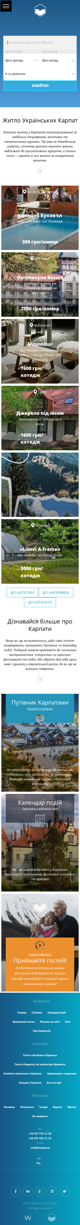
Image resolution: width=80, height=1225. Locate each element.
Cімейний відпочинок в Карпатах (22, 1073)
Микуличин (27, 1107)
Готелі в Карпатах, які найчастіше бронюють (40, 1064)
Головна (21, 1012)
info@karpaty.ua (40, 1147)
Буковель (9, 1107)
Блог (67, 1021)
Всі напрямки (56, 592)
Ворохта (57, 1107)
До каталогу (40, 602)
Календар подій (57, 1012)
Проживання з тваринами (62, 1073)
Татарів (43, 1107)
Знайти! (40, 85)
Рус (39, 1163)
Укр (39, 1158)
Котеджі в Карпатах (30, 1082)
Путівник (37, 1012)
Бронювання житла (24, 1021)
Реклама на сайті (50, 1021)
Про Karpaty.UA (41, 1030)
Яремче (72, 1107)
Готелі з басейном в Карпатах (40, 1055)
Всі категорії (22, 592)
